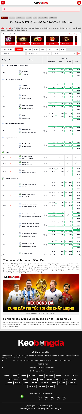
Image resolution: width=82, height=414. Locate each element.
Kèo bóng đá (6, 28)
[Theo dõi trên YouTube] (52, 398)
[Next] (74, 39)
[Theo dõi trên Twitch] (64, 398)
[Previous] (8, 39)
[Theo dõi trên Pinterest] (46, 398)
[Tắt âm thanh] (79, 53)
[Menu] (3, 2)
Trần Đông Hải (47, 393)
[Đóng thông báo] (78, 9)
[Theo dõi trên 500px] (58, 398)
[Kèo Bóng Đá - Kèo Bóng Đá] (41, 2)
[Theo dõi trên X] (40, 398)
